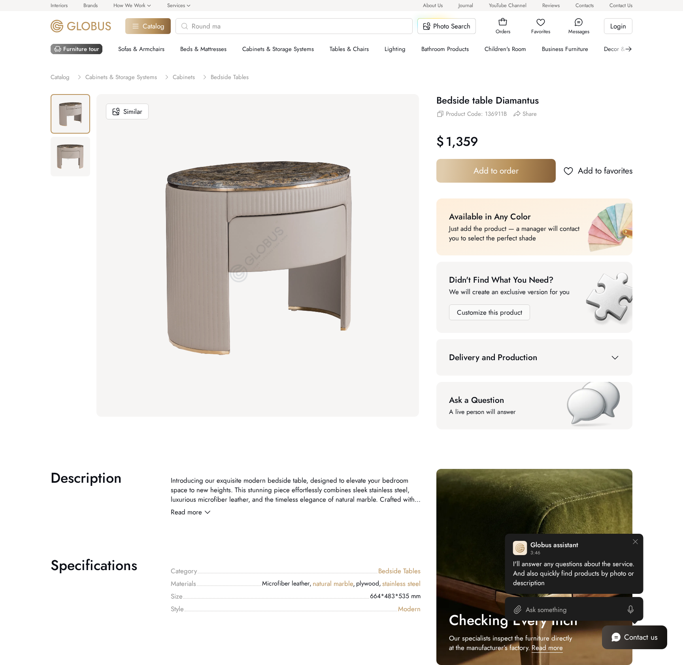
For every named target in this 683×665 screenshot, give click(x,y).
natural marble (334, 583)
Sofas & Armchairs (141, 49)
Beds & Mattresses (203, 49)
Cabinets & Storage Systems (278, 49)
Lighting (395, 49)
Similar (132, 111)
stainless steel (401, 583)
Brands (90, 5)
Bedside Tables (399, 571)
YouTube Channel (507, 5)
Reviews (551, 5)
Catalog (153, 26)
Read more (186, 512)
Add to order (496, 171)
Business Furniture (565, 49)
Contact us (641, 637)
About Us (433, 5)
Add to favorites (605, 171)
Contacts (584, 5)
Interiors (59, 5)
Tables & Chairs (349, 49)
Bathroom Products (445, 49)
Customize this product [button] (489, 312)
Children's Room (505, 49)
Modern (409, 609)
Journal (465, 5)
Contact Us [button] (620, 5)
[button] (503, 22)
